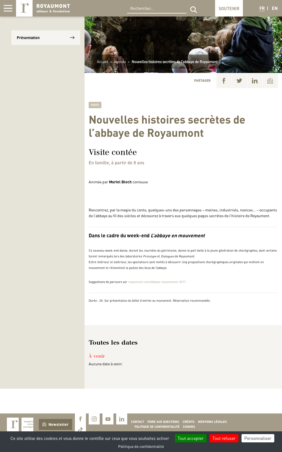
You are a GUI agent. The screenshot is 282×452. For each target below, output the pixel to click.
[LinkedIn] (254, 80)
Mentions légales (212, 422)
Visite (95, 105)
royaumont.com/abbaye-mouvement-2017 (157, 282)
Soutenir (229, 8)
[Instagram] (94, 418)
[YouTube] (107, 418)
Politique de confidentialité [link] (141, 446)
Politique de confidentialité (157, 427)
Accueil (102, 61)
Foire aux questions (163, 422)
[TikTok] (80, 429)
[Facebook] (224, 80)
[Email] (270, 80)
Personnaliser (258, 438)
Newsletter (58, 424)
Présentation (28, 37)
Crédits (189, 422)
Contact (137, 422)
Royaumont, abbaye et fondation (43, 8)
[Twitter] (239, 80)
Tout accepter (191, 438)
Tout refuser (224, 438)
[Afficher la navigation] (8, 8)
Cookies (189, 427)
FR (262, 8)
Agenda (120, 61)
